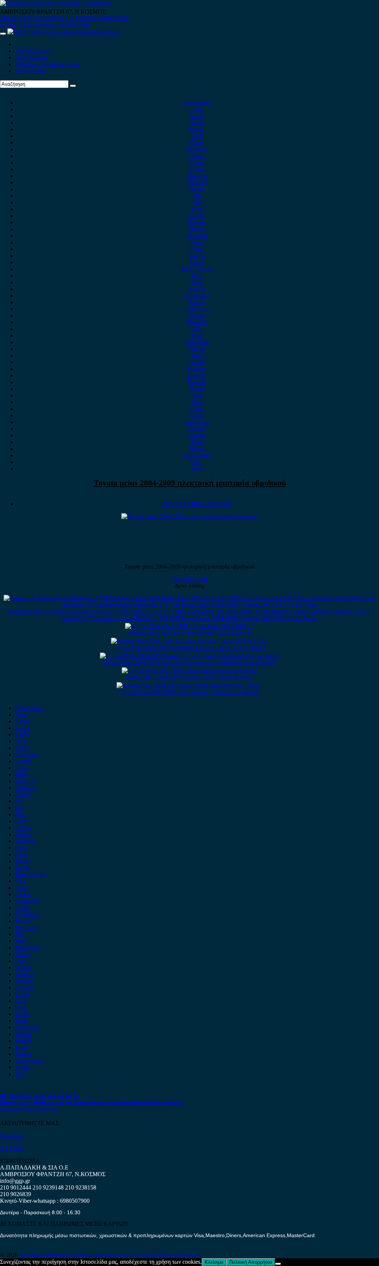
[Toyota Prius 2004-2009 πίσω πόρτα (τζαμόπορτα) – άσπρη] (189, 685)
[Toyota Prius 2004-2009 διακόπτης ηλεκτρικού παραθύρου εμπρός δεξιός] (189, 656)
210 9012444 (15, 18)
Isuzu (197, 242)
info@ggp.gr (15, 1181)
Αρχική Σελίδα (32, 51)
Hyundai (197, 236)
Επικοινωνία (29, 71)
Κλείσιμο (214, 1262)
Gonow (197, 222)
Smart (197, 415)
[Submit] (73, 86)
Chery (197, 142)
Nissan (197, 349)
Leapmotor (197, 295)
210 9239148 (48, 18)
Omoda (197, 362)
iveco (197, 249)
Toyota (197, 449)
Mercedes (197, 322)
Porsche (197, 375)
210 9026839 (113, 18)
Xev (197, 469)
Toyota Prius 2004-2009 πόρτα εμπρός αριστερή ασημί (189, 677)
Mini (196, 335)
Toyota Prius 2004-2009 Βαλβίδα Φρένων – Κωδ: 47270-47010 (189, 647)
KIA (197, 276)
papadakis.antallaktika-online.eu (57, 1255)
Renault (197, 382)
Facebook (11, 1136)
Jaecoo (197, 256)
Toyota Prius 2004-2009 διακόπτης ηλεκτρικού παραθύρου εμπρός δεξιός (189, 662)
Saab (197, 395)
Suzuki (197, 435)
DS (197, 196)
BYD (197, 136)
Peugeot (197, 369)
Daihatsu (197, 182)
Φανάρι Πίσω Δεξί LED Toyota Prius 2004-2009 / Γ (189, 633)
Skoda (197, 409)
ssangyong (197, 422)
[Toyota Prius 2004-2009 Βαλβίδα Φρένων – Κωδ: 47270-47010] (189, 641)
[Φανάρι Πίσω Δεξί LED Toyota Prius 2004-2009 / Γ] (189, 626)
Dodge (197, 189)
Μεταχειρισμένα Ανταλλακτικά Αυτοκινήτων (148, 1255)
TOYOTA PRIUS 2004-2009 (197, 504)
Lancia (197, 289)
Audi (197, 109)
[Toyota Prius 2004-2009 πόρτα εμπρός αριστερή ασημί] (189, 670)
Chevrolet (196, 149)
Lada (197, 282)
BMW (197, 129)
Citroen (197, 156)
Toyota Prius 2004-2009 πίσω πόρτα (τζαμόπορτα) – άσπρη (189, 692)
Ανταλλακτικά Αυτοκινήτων (48, 64)
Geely (197, 216)
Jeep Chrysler (197, 269)
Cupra (197, 162)
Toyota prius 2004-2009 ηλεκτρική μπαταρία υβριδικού (190, 482)
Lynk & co (196, 309)
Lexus (197, 302)
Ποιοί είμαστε (31, 57)
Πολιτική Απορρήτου (250, 1262)
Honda (197, 229)
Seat (197, 402)
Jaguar (197, 262)
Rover (197, 389)
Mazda (197, 315)
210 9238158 (81, 18)
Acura (197, 122)
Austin (197, 116)
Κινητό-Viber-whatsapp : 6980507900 (45, 25)
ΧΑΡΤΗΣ (12, 1148)
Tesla (197, 442)
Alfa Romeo (196, 102)
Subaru (197, 429)
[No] (278, 1264)
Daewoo (197, 176)
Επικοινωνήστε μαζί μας (29, 1109)
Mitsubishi (197, 342)
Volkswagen (196, 455)
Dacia (197, 169)
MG (197, 329)
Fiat (196, 202)
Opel (197, 355)
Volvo (197, 462)
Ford (196, 209)
